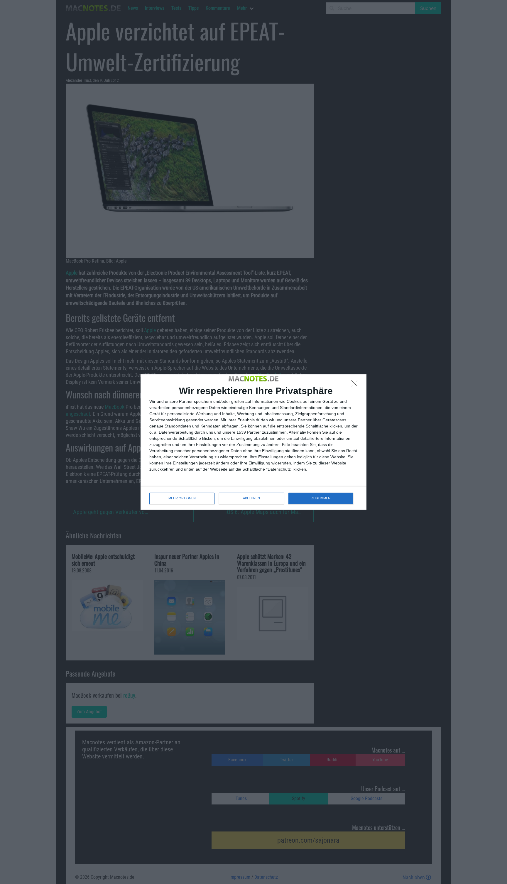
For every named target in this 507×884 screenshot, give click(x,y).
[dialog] (253, 441)
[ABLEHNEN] (356, 385)
